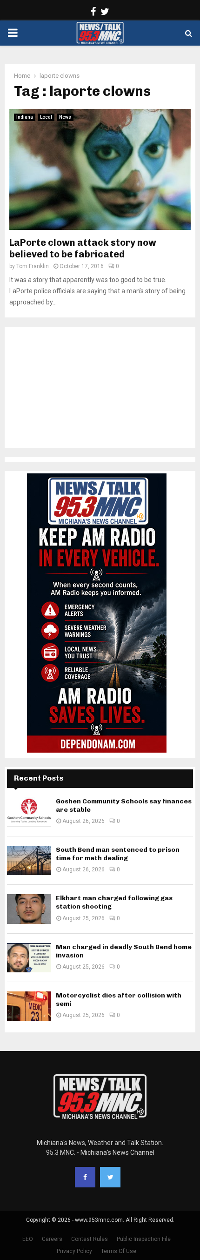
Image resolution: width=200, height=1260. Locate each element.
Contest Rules (89, 1239)
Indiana (24, 117)
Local (46, 117)
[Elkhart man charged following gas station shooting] (29, 908)
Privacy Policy (74, 1251)
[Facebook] (85, 1177)
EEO (27, 1239)
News (65, 117)
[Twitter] (110, 1177)
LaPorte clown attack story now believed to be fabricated (82, 248)
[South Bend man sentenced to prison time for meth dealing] (29, 860)
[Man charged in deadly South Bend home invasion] (29, 957)
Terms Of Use (118, 1251)
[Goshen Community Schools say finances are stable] (29, 812)
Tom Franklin (32, 266)
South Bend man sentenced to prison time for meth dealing (118, 854)
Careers (52, 1239)
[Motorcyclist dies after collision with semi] (29, 1006)
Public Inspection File (144, 1239)
